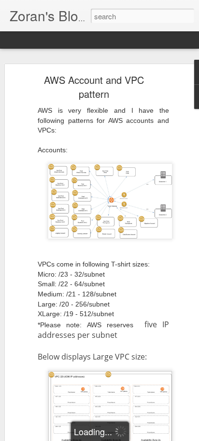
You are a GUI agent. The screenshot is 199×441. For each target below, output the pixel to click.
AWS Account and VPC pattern (94, 87)
